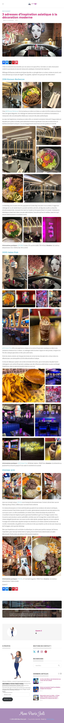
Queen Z (5, 20)
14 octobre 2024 (10, 20)
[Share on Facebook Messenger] (7, 62)
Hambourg (20, 603)
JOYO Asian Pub (10, 252)
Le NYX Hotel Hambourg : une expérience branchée (31, 605)
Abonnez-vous (7, 699)
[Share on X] (10, 62)
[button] (11, 95)
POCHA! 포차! (8, 470)
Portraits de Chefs (40, 612)
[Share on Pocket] (16, 62)
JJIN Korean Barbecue (13, 79)
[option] (47, 689)
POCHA (19, 502)
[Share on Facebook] (3, 62)
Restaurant (6, 11)
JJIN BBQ (20, 245)
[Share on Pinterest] (13, 62)
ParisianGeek (50, 719)
